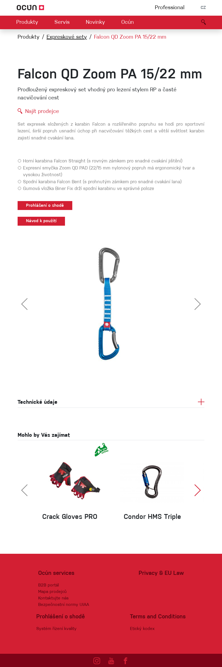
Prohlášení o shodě (45, 206)
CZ (203, 8)
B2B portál (48, 585)
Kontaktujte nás (53, 598)
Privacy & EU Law (161, 573)
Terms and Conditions (158, 617)
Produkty (27, 22)
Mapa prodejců (52, 592)
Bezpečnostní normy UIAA (63, 605)
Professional (169, 8)
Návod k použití (41, 221)
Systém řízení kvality (56, 629)
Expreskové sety (67, 37)
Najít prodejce (42, 111)
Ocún (127, 22)
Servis (62, 22)
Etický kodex (142, 629)
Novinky (95, 22)
